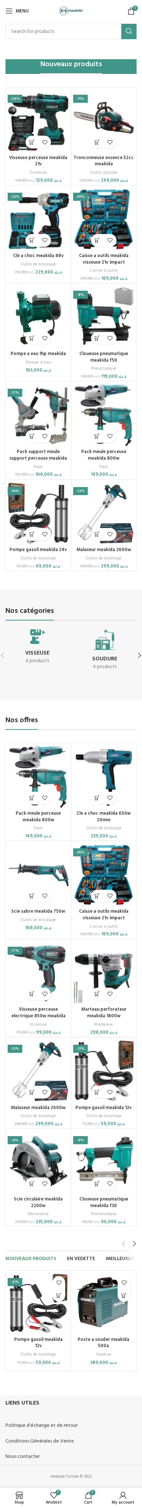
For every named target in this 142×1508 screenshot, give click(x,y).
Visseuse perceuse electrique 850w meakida (38, 1013)
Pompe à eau (38, 362)
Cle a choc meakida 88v (38, 256)
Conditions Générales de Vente (39, 1441)
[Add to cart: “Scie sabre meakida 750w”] (31, 896)
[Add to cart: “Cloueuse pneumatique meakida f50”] (97, 338)
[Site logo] (71, 11)
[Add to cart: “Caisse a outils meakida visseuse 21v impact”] (97, 240)
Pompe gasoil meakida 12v (103, 1108)
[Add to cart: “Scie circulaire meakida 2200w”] (31, 1183)
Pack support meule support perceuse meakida (38, 455)
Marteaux (103, 1025)
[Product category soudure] (105, 651)
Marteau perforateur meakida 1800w (103, 1013)
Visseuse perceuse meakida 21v (38, 161)
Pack (38, 467)
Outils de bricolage (38, 264)
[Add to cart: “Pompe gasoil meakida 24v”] (31, 534)
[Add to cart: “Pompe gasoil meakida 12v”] (97, 1092)
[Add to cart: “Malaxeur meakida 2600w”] (97, 534)
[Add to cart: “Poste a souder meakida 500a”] (124, 1295)
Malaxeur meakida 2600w (103, 550)
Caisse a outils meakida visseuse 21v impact (104, 259)
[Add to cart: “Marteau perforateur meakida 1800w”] (97, 994)
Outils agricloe (104, 173)
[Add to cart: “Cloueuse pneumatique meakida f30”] (97, 1183)
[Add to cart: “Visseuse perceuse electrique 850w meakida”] (31, 994)
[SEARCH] (129, 31)
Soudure (103, 1354)
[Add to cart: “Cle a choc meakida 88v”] (31, 240)
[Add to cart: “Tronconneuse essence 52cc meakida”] (97, 142)
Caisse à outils (104, 271)
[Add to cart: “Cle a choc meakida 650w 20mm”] (97, 798)
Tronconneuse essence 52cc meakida (104, 161)
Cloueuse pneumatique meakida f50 (103, 357)
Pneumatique (104, 369)
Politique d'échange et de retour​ (41, 1425)
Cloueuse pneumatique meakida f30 (103, 1203)
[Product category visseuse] (37, 648)
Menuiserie (38, 1214)
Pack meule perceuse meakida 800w (103, 455)
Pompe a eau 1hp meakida (38, 354)
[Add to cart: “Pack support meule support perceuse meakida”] (31, 436)
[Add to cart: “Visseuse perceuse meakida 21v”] (31, 142)
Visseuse (38, 173)
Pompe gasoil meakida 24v (38, 550)
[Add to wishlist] (44, 142)
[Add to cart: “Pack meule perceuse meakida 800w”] (97, 436)
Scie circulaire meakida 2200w (38, 1203)
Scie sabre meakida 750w (38, 911)
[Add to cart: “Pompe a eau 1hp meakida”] (31, 338)
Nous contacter (22, 1456)
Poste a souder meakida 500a (103, 1343)
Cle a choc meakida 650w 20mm (103, 817)
